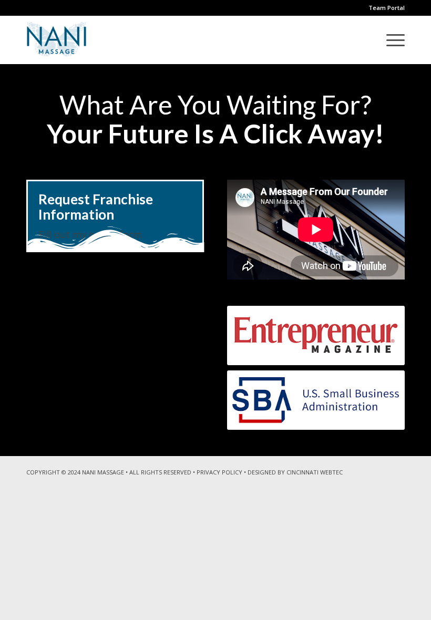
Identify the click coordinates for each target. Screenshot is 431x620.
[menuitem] (390, 40)
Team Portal (386, 8)
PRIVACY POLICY (219, 472)
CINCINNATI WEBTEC (314, 472)
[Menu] (390, 40)
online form (115, 234)
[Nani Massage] (56, 40)
